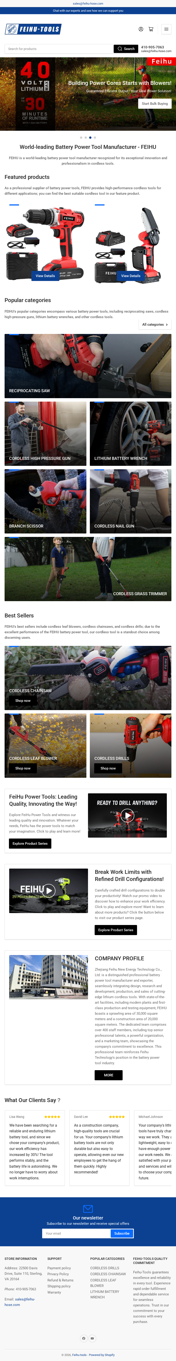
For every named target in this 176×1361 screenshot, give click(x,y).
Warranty (54, 1292)
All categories (153, 324)
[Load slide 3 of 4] (90, 137)
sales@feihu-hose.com (88, 3)
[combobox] (72, 49)
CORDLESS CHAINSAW (108, 1274)
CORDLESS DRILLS (104, 1268)
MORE (108, 1075)
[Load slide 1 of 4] (81, 137)
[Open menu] (166, 29)
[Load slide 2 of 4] (85, 137)
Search (129, 49)
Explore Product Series (30, 844)
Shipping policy (59, 1286)
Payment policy (59, 1268)
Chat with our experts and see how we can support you (88, 10)
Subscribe (121, 1233)
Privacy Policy (58, 1274)
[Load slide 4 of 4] (95, 137)
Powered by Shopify (102, 1355)
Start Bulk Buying (155, 120)
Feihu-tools (79, 1355)
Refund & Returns (60, 1280)
